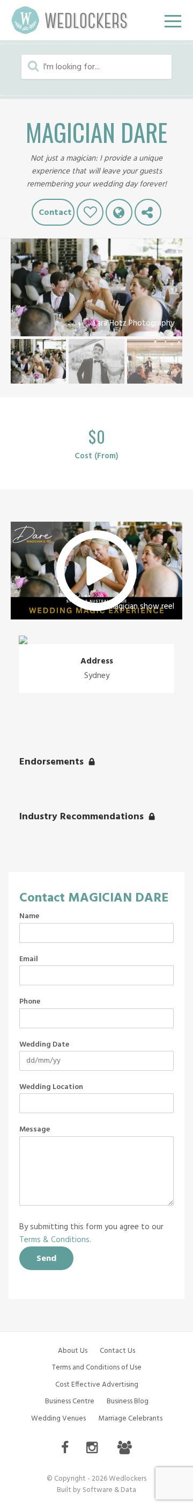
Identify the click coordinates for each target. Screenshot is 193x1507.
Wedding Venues (58, 1418)
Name (29, 916)
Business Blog (128, 1401)
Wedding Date (44, 1045)
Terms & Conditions (54, 1240)
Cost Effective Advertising (96, 1384)
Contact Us (117, 1351)
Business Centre (69, 1401)
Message (34, 1130)
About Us (72, 1351)
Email (28, 959)
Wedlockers (70, 20)
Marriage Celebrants (130, 1418)
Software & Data (109, 1490)
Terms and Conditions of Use (97, 1367)
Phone (29, 1002)
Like (90, 212)
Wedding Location (51, 1087)
